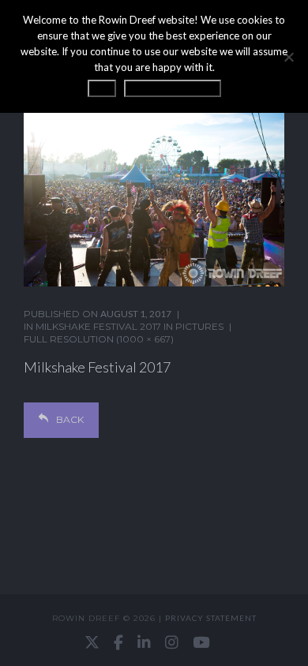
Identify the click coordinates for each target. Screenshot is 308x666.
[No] (288, 57)
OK (102, 88)
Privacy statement (211, 618)
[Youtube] (201, 642)
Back (70, 419)
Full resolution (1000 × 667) (99, 339)
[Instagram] (171, 642)
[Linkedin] (144, 642)
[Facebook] (118, 642)
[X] (92, 642)
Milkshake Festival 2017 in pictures (129, 326)
